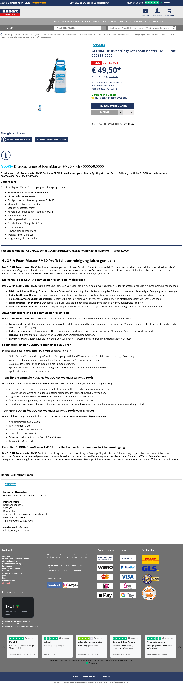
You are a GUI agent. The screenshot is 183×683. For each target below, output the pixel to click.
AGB (75, 676)
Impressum (7, 566)
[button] (145, 11)
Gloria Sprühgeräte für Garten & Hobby (148, 34)
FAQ (4, 578)
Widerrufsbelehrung (11, 561)
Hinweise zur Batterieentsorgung (16, 621)
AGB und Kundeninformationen (15, 558)
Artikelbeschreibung (18, 139)
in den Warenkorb (113, 106)
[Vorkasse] (128, 560)
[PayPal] (128, 570)
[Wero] (105, 570)
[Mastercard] (105, 579)
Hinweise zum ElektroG (12, 624)
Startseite (17, 34)
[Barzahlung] (105, 560)
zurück (8, 34)
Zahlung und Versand (11, 568)
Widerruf (6, 583)
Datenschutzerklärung (11, 563)
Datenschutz (90, 676)
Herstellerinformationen (51, 139)
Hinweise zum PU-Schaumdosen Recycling (20, 626)
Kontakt (5, 571)
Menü (10, 28)
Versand (113, 76)
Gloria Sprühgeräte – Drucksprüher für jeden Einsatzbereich (104, 34)
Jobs (4, 575)
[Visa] (128, 579)
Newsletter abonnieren (12, 573)
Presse (106, 676)
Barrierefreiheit (8, 580)
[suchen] (174, 28)
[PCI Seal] (149, 600)
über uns (6, 556)
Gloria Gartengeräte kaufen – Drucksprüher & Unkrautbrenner (49, 34)
